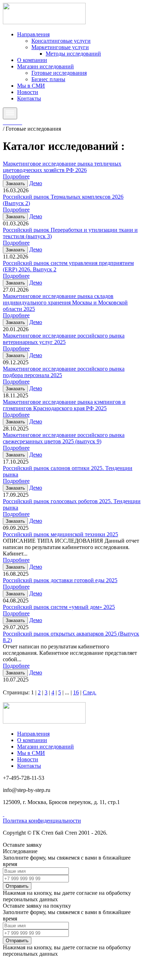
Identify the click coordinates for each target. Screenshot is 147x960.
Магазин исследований (45, 66)
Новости (27, 92)
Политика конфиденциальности (42, 821)
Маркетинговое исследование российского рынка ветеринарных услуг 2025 (64, 339)
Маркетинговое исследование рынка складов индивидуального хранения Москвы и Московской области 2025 (65, 302)
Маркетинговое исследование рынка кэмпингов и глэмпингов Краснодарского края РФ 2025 (64, 405)
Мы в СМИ (31, 86)
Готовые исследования (59, 73)
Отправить (17, 886)
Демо (35, 183)
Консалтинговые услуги (61, 41)
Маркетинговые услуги (60, 47)
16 (76, 692)
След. (89, 692)
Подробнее (16, 176)
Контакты (29, 98)
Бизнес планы (48, 79)
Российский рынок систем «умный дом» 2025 (59, 607)
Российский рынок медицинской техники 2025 (60, 534)
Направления (33, 34)
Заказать (15, 183)
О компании (32, 60)
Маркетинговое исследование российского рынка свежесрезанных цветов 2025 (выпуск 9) (64, 438)
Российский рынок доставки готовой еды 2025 (60, 580)
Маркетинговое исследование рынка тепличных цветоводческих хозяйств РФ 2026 (62, 167)
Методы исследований (73, 54)
